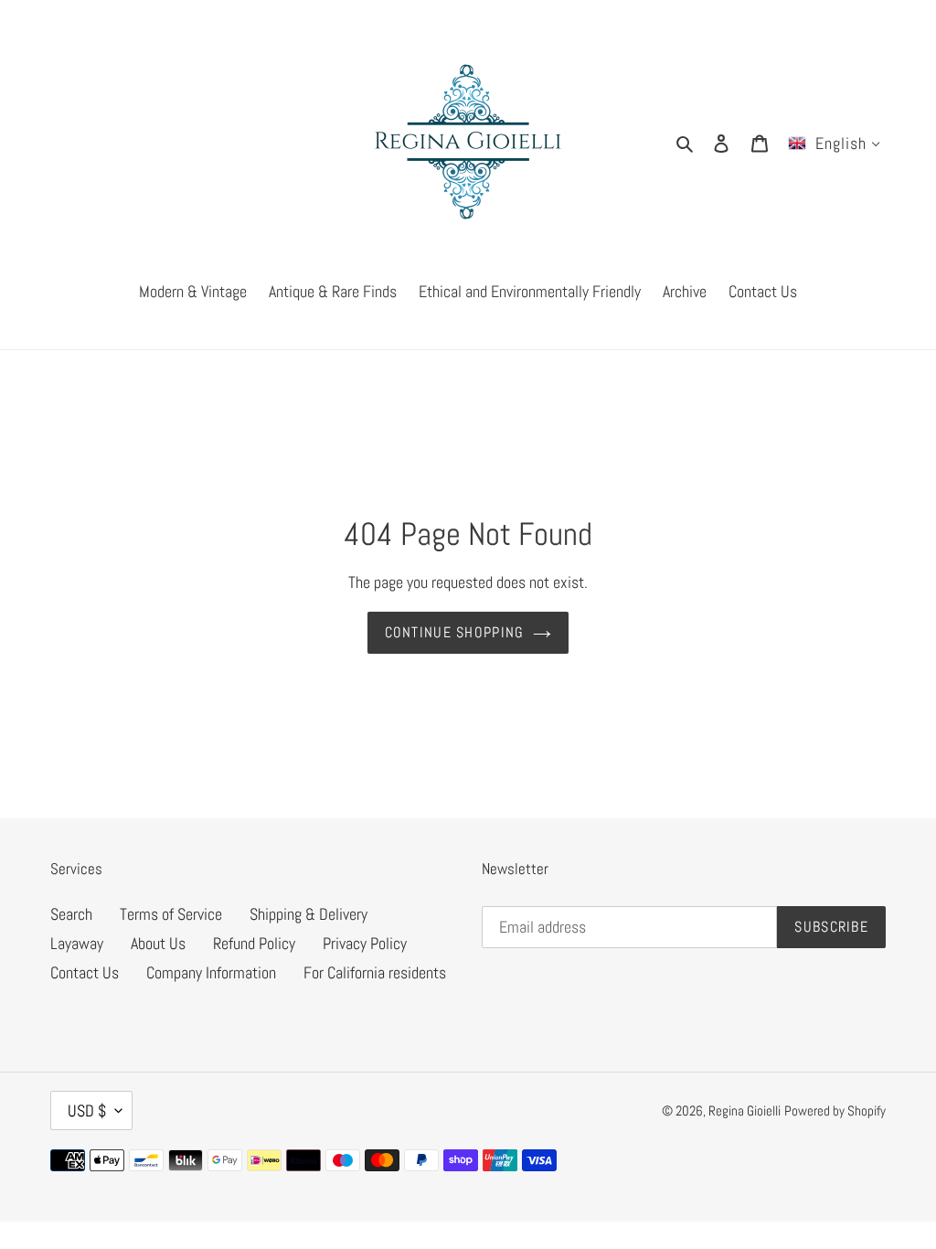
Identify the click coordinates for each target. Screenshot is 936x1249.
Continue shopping (455, 632)
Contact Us (84, 972)
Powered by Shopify (835, 1110)
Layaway (76, 943)
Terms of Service (171, 913)
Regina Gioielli (744, 1110)
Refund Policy (254, 943)
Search (71, 913)
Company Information (211, 972)
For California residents (374, 972)
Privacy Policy (365, 943)
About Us (158, 943)
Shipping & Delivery (308, 913)
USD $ (87, 1110)
